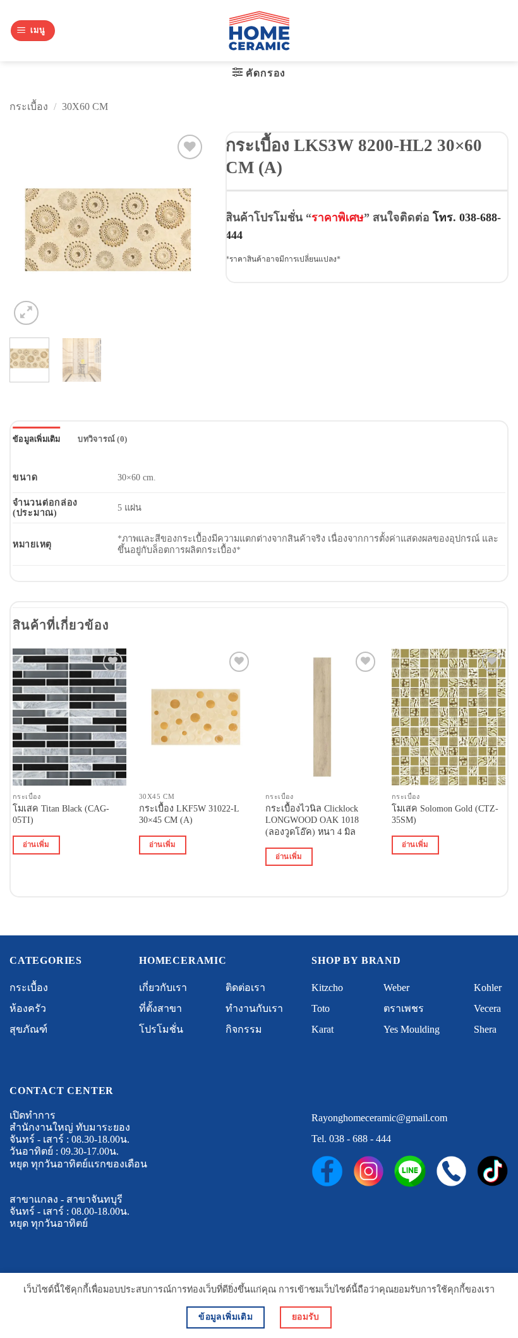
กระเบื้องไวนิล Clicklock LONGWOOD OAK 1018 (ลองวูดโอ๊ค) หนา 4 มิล (312, 820)
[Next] (186, 229)
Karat (322, 1029)
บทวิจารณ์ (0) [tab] (102, 439)
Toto (320, 1008)
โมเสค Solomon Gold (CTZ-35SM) (445, 814)
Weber (396, 987)
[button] (33, 30)
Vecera (487, 1008)
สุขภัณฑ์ (28, 1029)
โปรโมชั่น (161, 1029)
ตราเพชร (403, 1008)
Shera (485, 1029)
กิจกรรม (244, 1029)
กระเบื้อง (28, 106)
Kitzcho (327, 987)
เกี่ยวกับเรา (163, 987)
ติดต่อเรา (245, 987)
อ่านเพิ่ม (36, 844)
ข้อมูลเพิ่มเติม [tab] (37, 439)
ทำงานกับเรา (254, 1008)
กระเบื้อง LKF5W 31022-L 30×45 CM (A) (189, 814)
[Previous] (29, 229)
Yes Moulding (411, 1029)
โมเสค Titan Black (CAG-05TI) (61, 814)
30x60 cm (85, 106)
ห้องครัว (27, 1008)
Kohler (488, 987)
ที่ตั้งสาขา (160, 1008)
